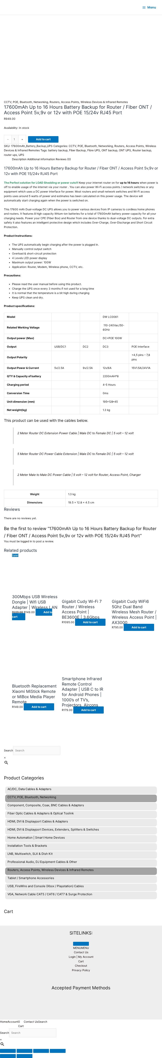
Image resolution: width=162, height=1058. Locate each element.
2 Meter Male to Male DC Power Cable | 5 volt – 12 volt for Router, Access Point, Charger (79, 475)
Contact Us (81, 952)
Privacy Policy (81, 970)
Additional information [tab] (41, 159)
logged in (26, 541)
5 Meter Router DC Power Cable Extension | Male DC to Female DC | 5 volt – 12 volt (75, 454)
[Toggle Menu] (81, 944)
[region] (81, 38)
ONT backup (109, 150)
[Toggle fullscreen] (24, 1051)
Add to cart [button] (90, 622)
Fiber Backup (77, 150)
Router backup (142, 150)
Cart (81, 961)
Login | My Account (81, 956)
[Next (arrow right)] (24, 1056)
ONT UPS (125, 150)
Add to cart (43, 139)
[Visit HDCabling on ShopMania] (81, 979)
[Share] (41, 1051)
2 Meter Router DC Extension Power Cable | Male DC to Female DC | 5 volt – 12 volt (75, 433)
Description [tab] (19, 159)
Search (8, 750)
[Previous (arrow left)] (8, 1056)
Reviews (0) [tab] (63, 159)
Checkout (81, 965)
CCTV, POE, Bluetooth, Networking (26, 102)
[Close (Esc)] (58, 1051)
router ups (10, 154)
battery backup (58, 150)
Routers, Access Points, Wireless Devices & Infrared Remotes (89, 102)
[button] (81, 947)
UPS (21, 154)
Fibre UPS (93, 150)
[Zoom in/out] (8, 1051)
